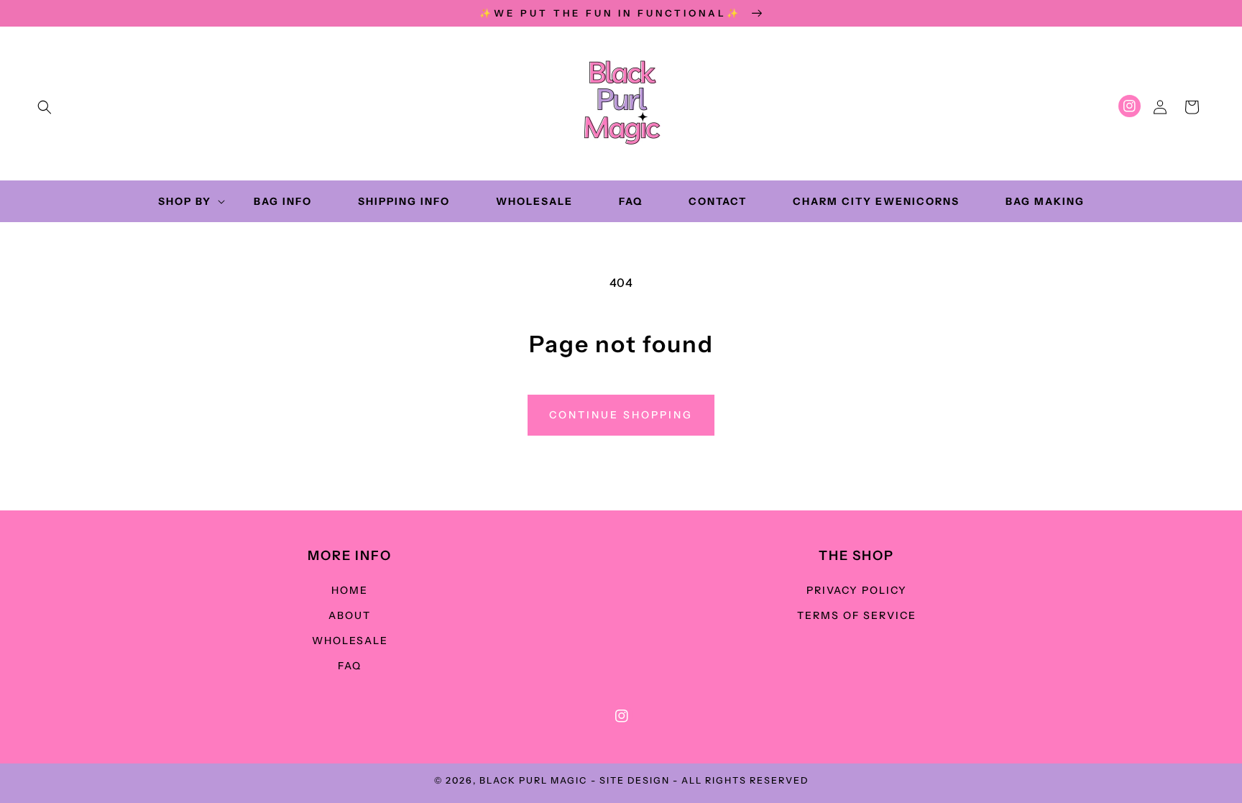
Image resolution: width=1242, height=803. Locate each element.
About (349, 615)
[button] (44, 107)
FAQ (350, 665)
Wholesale (350, 640)
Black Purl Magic (533, 780)
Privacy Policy (856, 590)
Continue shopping (621, 414)
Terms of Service (856, 615)
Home (349, 590)
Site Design (634, 780)
